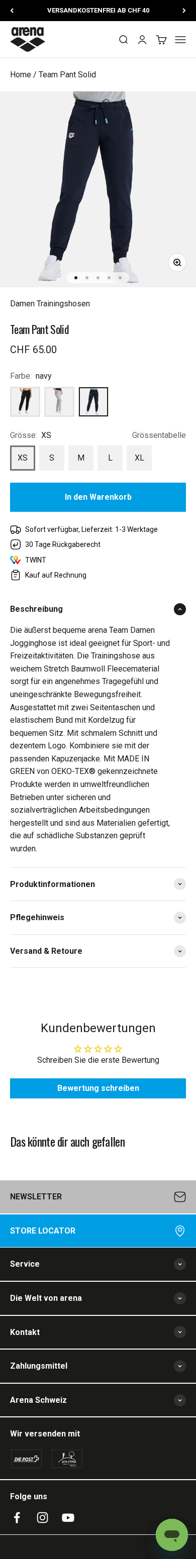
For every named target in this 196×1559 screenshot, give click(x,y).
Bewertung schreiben (98, 1088)
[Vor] (184, 10)
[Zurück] (12, 10)
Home (20, 74)
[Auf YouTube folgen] (68, 1517)
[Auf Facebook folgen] (17, 1517)
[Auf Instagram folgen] (42, 1517)
